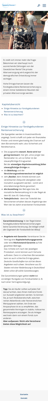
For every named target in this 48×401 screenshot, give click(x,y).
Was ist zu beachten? (13, 114)
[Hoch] (24, 122)
